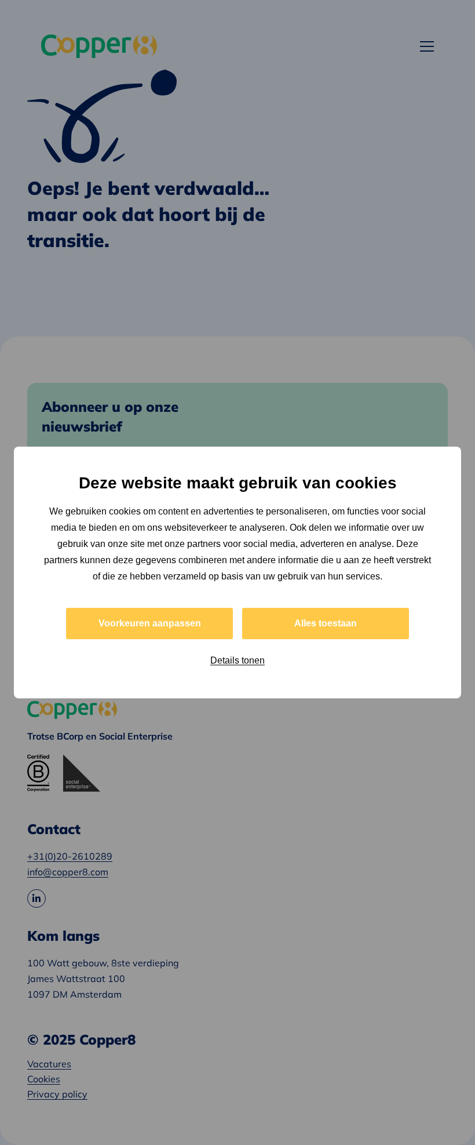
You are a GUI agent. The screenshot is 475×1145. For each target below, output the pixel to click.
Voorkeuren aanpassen (149, 623)
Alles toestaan (325, 623)
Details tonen (237, 660)
